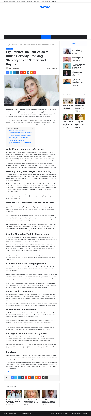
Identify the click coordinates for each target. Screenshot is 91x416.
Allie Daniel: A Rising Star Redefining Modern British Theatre (78, 59)
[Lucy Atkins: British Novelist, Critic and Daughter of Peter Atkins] (80, 101)
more (73, 36)
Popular (74, 43)
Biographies (23, 36)
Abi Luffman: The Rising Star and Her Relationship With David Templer (13, 401)
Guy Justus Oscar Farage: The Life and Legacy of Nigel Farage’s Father (78, 73)
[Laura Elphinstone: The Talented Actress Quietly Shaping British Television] (49, 394)
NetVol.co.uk (9, 371)
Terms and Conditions (45, 1)
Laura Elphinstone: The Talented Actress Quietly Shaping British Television (48, 401)
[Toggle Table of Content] (31, 129)
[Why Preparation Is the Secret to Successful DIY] (68, 101)
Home (18, 1)
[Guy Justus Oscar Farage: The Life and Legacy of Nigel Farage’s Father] (67, 73)
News (60, 36)
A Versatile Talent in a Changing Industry (19, 137)
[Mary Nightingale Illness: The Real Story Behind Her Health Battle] (67, 66)
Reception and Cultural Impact (17, 140)
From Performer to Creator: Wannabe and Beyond (22, 134)
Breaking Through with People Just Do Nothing (21, 132)
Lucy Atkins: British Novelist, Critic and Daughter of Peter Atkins (80, 108)
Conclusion (13, 143)
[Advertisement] (45, 22)
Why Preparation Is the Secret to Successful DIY (68, 107)
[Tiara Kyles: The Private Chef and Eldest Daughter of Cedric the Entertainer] (80, 117)
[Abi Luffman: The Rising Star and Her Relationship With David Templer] (14, 394)
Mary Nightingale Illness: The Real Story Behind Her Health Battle (78, 65)
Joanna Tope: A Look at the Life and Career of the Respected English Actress (31, 401)
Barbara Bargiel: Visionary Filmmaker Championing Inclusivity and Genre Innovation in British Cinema (78, 82)
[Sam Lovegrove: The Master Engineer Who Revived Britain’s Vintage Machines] (67, 51)
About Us (23, 1)
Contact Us (29, 1)
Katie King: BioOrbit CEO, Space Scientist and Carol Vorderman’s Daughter (68, 124)
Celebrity (37, 36)
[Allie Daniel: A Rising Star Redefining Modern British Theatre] (67, 59)
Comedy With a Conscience (17, 138)
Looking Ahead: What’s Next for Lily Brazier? (21, 142)
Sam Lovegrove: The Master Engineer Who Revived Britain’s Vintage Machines (78, 51)
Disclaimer (54, 1)
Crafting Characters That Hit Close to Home (21, 135)
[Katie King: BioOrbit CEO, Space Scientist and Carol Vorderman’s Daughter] (68, 117)
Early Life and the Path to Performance (19, 130)
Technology (67, 36)
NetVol (10, 68)
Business (30, 36)
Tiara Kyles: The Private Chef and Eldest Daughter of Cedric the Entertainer (79, 124)
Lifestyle (54, 36)
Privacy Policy (36, 1)
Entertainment (46, 36)
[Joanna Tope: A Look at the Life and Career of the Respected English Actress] (32, 394)
